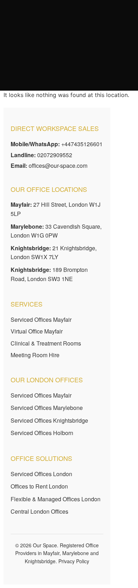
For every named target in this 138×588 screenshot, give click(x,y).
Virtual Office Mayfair (37, 331)
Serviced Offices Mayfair (41, 319)
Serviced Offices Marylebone (47, 408)
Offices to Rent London (39, 486)
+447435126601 (82, 144)
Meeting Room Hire (35, 355)
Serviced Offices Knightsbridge (49, 420)
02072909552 (54, 155)
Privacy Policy (73, 561)
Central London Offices (39, 511)
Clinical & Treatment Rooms (46, 343)
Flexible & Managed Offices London (55, 499)
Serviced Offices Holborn (42, 433)
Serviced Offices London (41, 474)
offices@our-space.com (58, 165)
